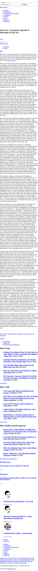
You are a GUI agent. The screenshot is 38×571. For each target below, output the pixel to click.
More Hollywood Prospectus (12, 344)
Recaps (26, 334)
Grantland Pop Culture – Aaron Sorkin (18, 533)
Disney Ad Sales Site (21, 563)
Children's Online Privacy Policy (9, 559)
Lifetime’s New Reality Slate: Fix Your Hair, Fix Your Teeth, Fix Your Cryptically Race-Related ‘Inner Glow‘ (21, 354)
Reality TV (20, 334)
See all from (3, 383)
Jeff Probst (14, 334)
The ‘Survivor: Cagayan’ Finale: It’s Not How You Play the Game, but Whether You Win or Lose (20, 378)
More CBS (7, 343)
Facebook (6, 46)
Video (5, 18)
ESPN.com (7, 21)
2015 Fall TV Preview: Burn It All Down (18, 404)
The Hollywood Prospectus (11, 13)
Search (3, 4)
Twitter (6, 48)
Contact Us (11, 563)
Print (1, 51)
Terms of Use (4, 558)
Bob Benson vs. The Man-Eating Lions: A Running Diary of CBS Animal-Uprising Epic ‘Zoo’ (20, 416)
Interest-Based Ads (24, 559)
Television (3, 335)
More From (7, 341)
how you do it (12, 60)
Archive (2, 338)
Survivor (31, 334)
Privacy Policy (12, 558)
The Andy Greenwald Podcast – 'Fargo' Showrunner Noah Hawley (18, 517)
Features (6, 10)
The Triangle (7, 12)
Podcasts (6, 16)
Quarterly (6, 19)
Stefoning (24, 207)
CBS (1, 39)
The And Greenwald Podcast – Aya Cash (18, 501)
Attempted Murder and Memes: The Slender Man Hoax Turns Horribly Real (20, 360)
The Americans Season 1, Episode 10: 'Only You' (14, 465)
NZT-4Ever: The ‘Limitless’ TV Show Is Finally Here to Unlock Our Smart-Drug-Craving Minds (21, 398)
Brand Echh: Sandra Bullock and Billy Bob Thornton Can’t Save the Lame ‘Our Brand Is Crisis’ (20, 431)
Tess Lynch (5, 43)
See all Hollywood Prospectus (8, 458)
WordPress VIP (11, 569)
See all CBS (3, 422)
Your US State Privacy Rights (25, 558)
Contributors (7, 15)
